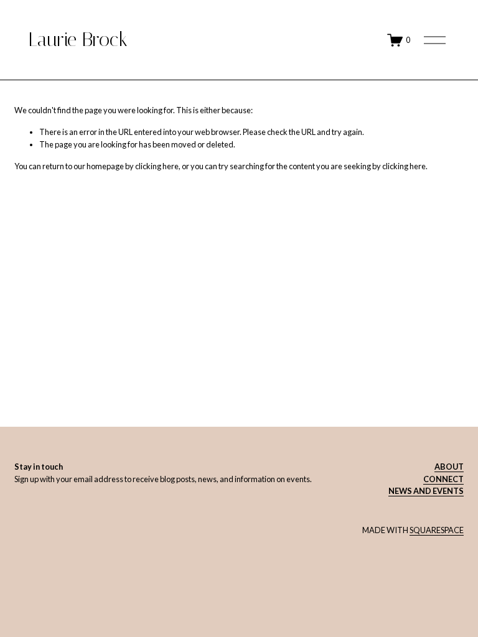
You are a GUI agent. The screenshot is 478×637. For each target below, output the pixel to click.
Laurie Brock (78, 39)
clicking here (157, 166)
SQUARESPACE (437, 530)
